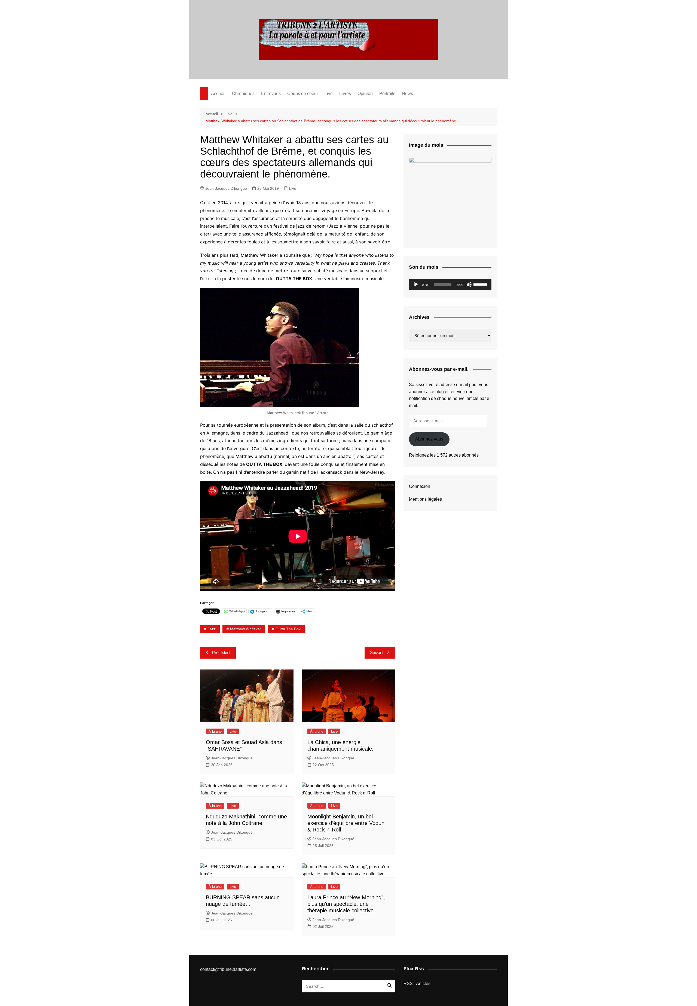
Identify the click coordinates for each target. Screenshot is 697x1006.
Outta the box (288, 629)
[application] (450, 284)
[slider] (481, 284)
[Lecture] (416, 284)
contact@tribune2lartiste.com (228, 969)
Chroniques (243, 93)
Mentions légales (425, 499)
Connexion (419, 486)
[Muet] (469, 284)
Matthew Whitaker (245, 629)
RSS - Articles (416, 983)
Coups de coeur (302, 93)
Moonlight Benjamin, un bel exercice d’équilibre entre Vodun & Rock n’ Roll (345, 823)
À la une (215, 731)
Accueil (218, 93)
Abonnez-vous (429, 439)
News (407, 93)
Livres (345, 93)
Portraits (387, 93)
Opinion (365, 93)
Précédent (221, 652)
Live (329, 93)
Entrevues (271, 93)
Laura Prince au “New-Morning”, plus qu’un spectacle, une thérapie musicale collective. (346, 903)
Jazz (212, 629)
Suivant (376, 652)
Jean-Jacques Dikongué (226, 188)
